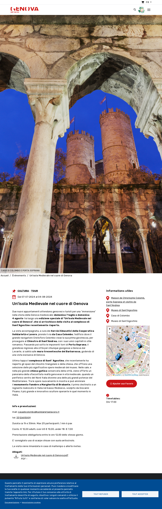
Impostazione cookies (31, 502)
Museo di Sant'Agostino (124, 310)
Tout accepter (140, 494)
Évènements (19, 275)
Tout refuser (101, 494)
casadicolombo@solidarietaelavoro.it (38, 412)
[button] (126, 338)
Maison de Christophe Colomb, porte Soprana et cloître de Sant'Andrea (125, 302)
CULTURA (23, 290)
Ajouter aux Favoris (122, 383)
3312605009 (23, 417)
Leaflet (117, 375)
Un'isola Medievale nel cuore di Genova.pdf (44, 455)
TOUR (34, 290)
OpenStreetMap (131, 375)
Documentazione (12, 502)
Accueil (5, 275)
